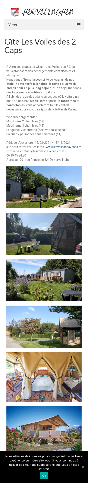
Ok (44, 475)
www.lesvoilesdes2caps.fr (63, 147)
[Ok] (83, 467)
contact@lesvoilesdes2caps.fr (40, 151)
